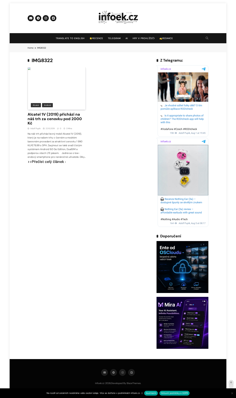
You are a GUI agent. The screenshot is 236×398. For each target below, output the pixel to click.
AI (127, 38)
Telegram (114, 38)
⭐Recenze (96, 38)
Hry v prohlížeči (144, 38)
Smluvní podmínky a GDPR (174, 393)
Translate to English (70, 38)
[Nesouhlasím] (232, 393)
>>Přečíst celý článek (46, 161)
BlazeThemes (134, 383)
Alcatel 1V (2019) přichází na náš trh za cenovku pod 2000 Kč (55, 119)
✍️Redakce (166, 38)
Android (47, 105)
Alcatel (36, 105)
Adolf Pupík (35, 128)
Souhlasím (151, 393)
